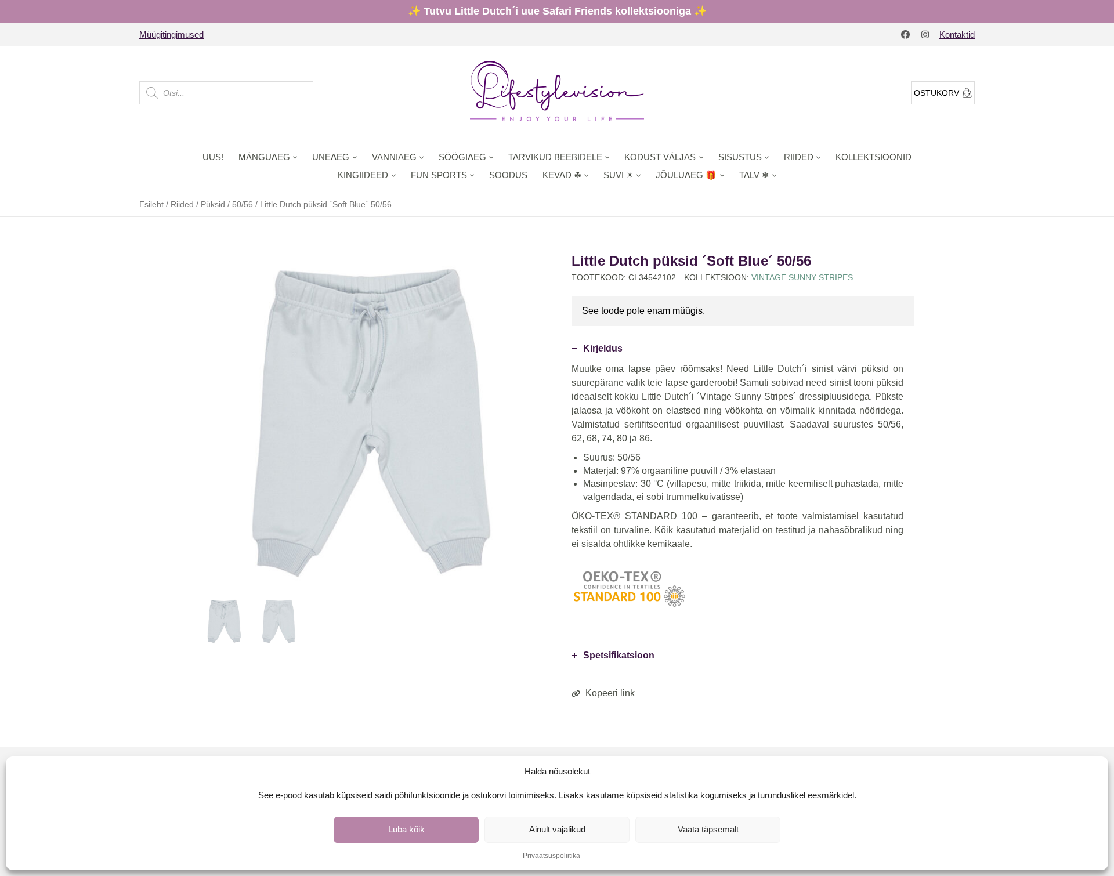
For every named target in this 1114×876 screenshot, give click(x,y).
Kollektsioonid (874, 157)
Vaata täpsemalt (708, 829)
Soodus (508, 175)
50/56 (242, 204)
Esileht (151, 204)
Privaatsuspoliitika (551, 856)
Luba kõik (406, 829)
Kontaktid (957, 34)
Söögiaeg (462, 157)
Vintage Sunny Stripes (802, 277)
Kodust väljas (660, 157)
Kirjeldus (603, 348)
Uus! (212, 157)
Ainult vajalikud (557, 829)
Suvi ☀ (618, 175)
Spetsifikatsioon (618, 655)
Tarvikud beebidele (555, 157)
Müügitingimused (171, 34)
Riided (798, 157)
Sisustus (740, 157)
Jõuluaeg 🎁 (686, 175)
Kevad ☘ (561, 175)
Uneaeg (330, 157)
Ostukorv (936, 92)
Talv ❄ (754, 175)
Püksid (213, 204)
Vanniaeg (394, 157)
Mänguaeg (264, 157)
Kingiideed (363, 175)
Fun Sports (439, 175)
